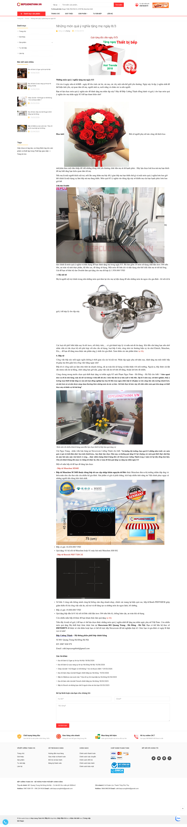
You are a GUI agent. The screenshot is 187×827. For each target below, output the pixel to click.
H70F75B (80, 9)
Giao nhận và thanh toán (57, 757)
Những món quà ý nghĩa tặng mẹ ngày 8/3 (86, 26)
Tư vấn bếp (97, 14)
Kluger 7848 (65, 9)
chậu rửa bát (74, 818)
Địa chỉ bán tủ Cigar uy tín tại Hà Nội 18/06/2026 (76, 661)
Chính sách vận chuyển (88, 757)
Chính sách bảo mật (87, 766)
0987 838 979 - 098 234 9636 (34, 788)
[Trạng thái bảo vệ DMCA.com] (117, 771)
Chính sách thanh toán (88, 753)
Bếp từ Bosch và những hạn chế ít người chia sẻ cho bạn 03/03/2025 (83, 685)
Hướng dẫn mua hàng (56, 753)
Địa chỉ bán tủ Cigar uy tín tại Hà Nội (39, 69)
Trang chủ (55, 14)
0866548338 (106, 788)
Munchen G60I (88, 9)
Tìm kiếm (118, 5)
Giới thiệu (69, 14)
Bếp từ (47, 818)
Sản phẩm (82, 14)
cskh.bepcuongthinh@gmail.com (61, 788)
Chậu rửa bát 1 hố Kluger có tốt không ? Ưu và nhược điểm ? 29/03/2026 (85, 669)
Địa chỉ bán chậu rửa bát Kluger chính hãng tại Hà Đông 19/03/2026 (83, 673)
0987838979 (143, 6)
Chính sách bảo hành (87, 763)
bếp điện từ (61, 818)
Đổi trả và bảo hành (55, 760)
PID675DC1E (73, 9)
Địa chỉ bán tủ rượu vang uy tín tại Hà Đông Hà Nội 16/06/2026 (81, 665)
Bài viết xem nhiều (25, 62)
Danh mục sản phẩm (32, 14)
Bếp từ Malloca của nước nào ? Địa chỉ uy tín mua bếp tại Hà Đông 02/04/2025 (87, 677)
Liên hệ (110, 14)
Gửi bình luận (62, 725)
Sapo (22, 821)
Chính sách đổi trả (86, 760)
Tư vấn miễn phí (144, 3)
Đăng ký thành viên (55, 763)
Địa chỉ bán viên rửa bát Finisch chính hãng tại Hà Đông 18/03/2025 (83, 681)
